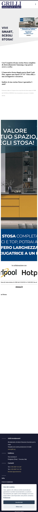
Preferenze (6, 497)
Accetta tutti (19, 502)
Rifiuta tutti (19, 506)
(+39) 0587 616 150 (15, 469)
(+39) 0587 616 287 (15, 467)
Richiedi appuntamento (14, 471)
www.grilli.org (11, 449)
